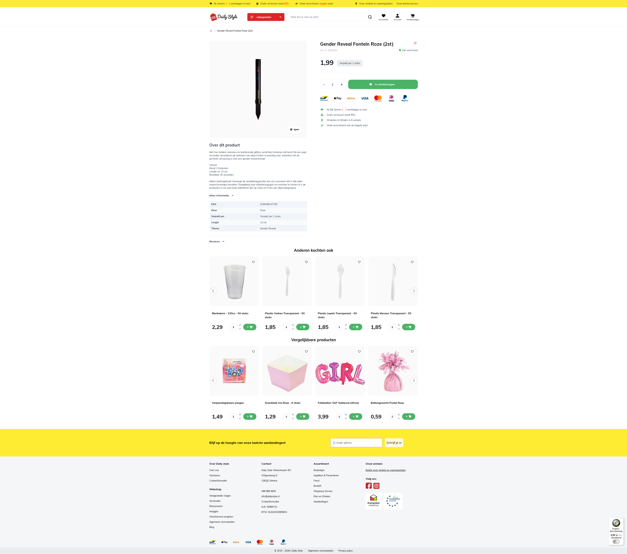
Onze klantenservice (407, 3)
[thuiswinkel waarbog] (374, 501)
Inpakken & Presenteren (326, 475)
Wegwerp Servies (323, 491)
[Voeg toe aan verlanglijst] (415, 43)
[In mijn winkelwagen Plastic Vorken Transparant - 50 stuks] (302, 327)
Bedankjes (319, 470)
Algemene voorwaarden (222, 521)
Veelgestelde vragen (220, 495)
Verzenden (215, 501)
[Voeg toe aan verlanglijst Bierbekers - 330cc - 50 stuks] (253, 262)
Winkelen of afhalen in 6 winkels (344, 120)
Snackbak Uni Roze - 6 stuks (282, 402)
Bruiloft (317, 485)
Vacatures (214, 475)
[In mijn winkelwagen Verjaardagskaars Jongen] (249, 416)
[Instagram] (376, 486)
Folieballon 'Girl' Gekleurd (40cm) (338, 402)
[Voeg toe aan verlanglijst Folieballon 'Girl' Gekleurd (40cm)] (359, 351)
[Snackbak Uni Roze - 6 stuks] (287, 371)
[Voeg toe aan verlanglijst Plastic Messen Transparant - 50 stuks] (412, 262)
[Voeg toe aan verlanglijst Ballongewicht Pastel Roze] (412, 351)
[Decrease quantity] (240, 328)
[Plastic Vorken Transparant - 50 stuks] (287, 281)
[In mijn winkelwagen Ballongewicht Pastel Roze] (408, 416)
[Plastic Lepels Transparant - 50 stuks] (340, 281)
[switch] (616, 542)
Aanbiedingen (321, 501)
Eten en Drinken (322, 496)
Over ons (214, 470)
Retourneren (216, 506)
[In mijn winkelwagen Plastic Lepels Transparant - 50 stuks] (355, 327)
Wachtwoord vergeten (221, 516)
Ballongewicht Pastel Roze (387, 402)
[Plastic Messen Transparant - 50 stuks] (393, 281)
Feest (316, 480)
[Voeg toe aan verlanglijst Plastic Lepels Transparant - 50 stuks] (359, 262)
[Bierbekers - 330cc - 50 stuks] (234, 281)
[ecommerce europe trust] (393, 501)
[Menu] (622, 519)
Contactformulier (218, 480)
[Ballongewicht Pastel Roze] (393, 371)
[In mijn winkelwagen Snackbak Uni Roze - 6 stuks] (302, 416)
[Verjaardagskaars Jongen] (234, 371)
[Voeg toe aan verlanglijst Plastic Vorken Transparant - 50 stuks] (306, 262)
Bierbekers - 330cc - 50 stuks (230, 313)
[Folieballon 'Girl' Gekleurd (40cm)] (340, 371)
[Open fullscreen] (258, 89)
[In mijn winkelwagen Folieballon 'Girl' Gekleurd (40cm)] (355, 416)
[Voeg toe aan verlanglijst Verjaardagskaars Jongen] (253, 351)
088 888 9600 (268, 491)
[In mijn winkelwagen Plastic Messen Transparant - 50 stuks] (408, 327)
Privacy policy (345, 550)
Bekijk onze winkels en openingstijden (386, 470)
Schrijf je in (394, 443)
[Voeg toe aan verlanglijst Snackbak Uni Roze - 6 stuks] (306, 351)
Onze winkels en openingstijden (376, 3)
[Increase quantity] (240, 325)
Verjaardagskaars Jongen (228, 402)
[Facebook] (369, 486)
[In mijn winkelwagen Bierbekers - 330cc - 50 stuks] (249, 327)
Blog (211, 527)
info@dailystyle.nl (270, 496)
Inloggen (213, 511)
